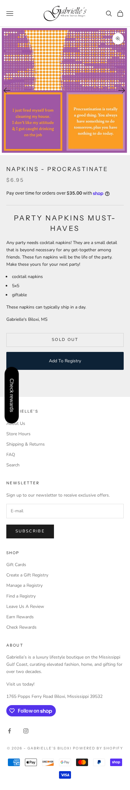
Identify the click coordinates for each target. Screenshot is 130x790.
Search (13, 465)
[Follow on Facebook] (9, 731)
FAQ (10, 455)
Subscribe (30, 531)
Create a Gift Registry (27, 575)
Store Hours (18, 434)
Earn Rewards (20, 617)
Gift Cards (16, 565)
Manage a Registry (24, 585)
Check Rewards (21, 627)
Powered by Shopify (98, 748)
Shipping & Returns (25, 444)
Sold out (65, 339)
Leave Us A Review (25, 606)
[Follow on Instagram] (26, 731)
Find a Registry (21, 596)
